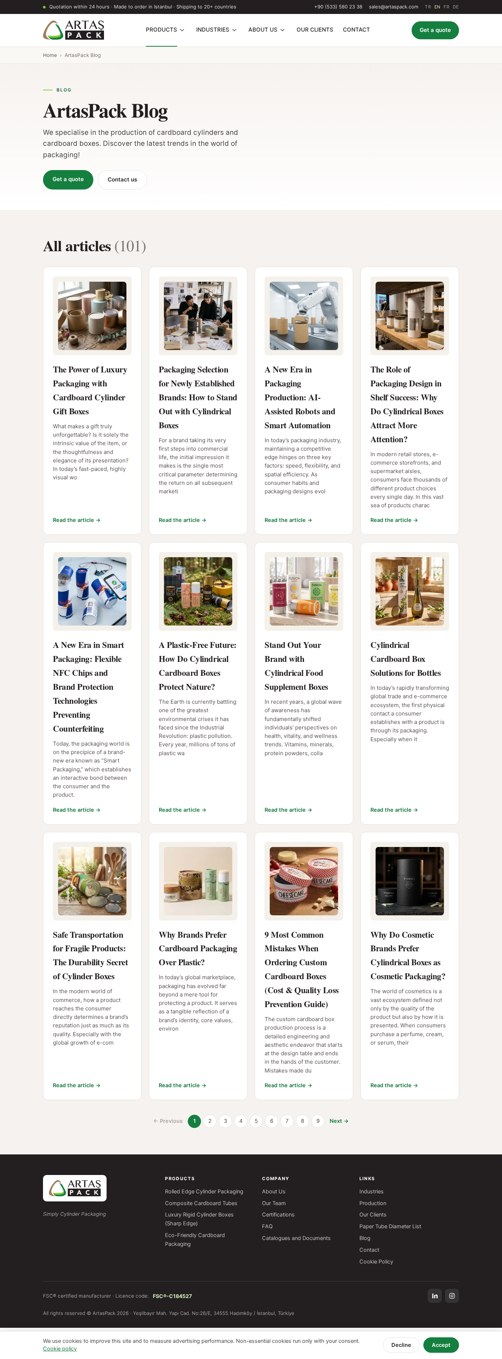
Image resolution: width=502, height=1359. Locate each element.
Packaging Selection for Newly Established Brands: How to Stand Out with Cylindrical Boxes (198, 397)
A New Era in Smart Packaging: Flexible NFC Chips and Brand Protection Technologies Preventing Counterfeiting (88, 686)
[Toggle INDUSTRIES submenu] (234, 30)
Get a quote (435, 29)
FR (446, 7)
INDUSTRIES (212, 29)
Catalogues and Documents (296, 1238)
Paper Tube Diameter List (390, 1226)
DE (456, 7)
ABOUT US (262, 29)
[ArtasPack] (75, 1188)
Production (372, 1203)
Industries (371, 1191)
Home (50, 55)
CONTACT (356, 29)
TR (428, 7)
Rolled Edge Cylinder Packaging (204, 1191)
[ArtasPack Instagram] (452, 1296)
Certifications (278, 1214)
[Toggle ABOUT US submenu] (282, 30)
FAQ (267, 1226)
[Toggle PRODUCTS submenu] (182, 30)
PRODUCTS (161, 29)
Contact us (122, 179)
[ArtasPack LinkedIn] (435, 1296)
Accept (441, 1345)
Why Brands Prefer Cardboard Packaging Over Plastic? (198, 948)
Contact (369, 1250)
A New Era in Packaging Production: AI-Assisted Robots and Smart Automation (300, 397)
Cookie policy (60, 1348)
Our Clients (373, 1214)
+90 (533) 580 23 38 (338, 7)
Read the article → (77, 520)
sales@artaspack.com (393, 7)
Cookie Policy (376, 1261)
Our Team (274, 1203)
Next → (339, 1121)
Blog (364, 1238)
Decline (401, 1345)
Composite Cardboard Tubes (201, 1203)
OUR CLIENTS (315, 29)
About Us (274, 1191)
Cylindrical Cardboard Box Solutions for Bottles (405, 658)
